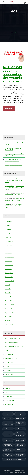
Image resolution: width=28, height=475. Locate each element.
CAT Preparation (9, 362)
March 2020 (8, 297)
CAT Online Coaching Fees (20, 444)
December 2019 (9, 305)
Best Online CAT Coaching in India (20, 439)
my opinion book (9, 186)
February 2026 (9, 241)
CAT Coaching (9, 354)
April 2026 (7, 233)
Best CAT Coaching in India (8, 455)
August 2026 (8, 221)
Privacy (20, 428)
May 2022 (7, 285)
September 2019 (9, 313)
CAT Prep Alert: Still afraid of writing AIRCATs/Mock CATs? (13, 205)
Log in (6, 392)
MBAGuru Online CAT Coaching (8, 444)
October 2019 (8, 309)
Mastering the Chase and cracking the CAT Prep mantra (14, 180)
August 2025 (8, 261)
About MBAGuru (20, 418)
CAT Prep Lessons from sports (13, 165)
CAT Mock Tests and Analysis (14, 459)
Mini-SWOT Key (8, 418)
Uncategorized (17, 81)
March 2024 (8, 269)
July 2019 (7, 321)
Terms (8, 428)
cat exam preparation (11, 358)
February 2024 (9, 273)
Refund (8, 434)
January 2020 (8, 301)
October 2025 (8, 253)
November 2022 (9, 281)
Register (7, 388)
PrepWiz (7, 204)
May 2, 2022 (6, 81)
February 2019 (9, 325)
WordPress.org (9, 404)
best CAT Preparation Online (12, 338)
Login (20, 414)
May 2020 (7, 289)
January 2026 (8, 245)
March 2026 (8, 237)
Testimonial (8, 370)
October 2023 (9, 277)
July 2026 (7, 225)
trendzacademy (9, 179)
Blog (6, 350)
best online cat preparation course (14, 346)
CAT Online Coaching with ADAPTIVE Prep (20, 434)
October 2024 (9, 265)
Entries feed (8, 396)
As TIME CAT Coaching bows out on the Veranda (12, 72)
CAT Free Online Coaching (20, 455)
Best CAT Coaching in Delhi (7, 449)
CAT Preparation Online (8, 439)
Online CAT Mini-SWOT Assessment (20, 423)
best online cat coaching (11, 342)
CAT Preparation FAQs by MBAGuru (8, 423)
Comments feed (9, 400)
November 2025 (9, 249)
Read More (8, 108)
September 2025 (9, 257)
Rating (7, 366)
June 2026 (8, 229)
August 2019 (8, 317)
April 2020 (7, 293)
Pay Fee (8, 414)
